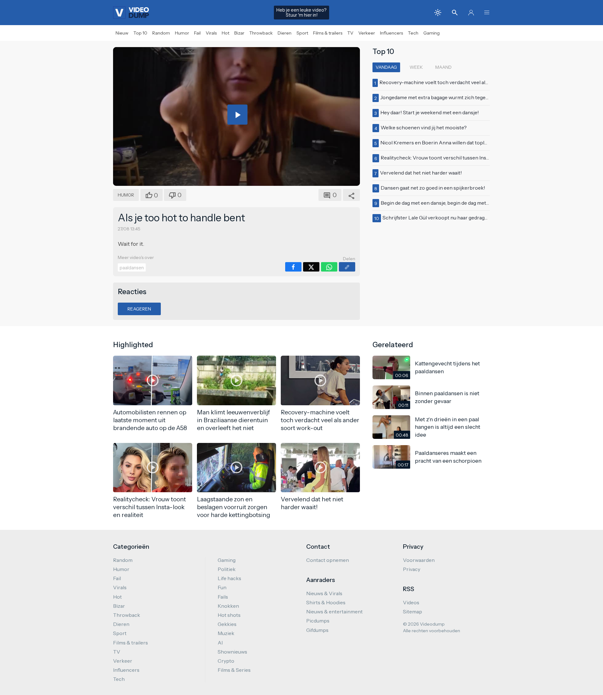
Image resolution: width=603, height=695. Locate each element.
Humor (182, 33)
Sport (302, 33)
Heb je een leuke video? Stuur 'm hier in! (301, 12)
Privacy (411, 569)
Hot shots (229, 615)
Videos (411, 602)
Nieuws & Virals (324, 593)
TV (350, 33)
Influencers (391, 33)
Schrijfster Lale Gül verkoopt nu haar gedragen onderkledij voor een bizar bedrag (476, 217)
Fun (222, 587)
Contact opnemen (327, 560)
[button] (487, 12)
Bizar (239, 33)
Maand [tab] (443, 67)
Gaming (431, 33)
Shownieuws (232, 652)
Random (161, 33)
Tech (413, 33)
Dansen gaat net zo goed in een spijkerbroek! (433, 188)
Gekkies (227, 624)
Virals (211, 33)
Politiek (227, 569)
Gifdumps (317, 630)
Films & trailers (327, 33)
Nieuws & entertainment (334, 611)
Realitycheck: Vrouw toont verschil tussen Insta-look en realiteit (455, 157)
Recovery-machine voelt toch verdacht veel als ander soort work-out (459, 82)
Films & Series (234, 670)
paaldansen (132, 268)
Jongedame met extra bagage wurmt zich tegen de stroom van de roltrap (463, 97)
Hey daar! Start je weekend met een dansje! (429, 112)
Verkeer (366, 33)
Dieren (284, 33)
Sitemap (412, 611)
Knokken (228, 606)
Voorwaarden (419, 560)
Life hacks (229, 578)
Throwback (261, 33)
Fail (197, 33)
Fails (223, 597)
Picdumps (317, 620)
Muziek (226, 633)
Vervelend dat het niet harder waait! (421, 173)
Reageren (139, 309)
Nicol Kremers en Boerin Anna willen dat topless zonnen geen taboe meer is (468, 142)
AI (220, 642)
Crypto (226, 661)
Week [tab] (416, 67)
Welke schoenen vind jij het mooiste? (424, 127)
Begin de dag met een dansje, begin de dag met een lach (444, 203)
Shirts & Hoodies (325, 602)
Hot (225, 33)
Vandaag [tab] (386, 67)
